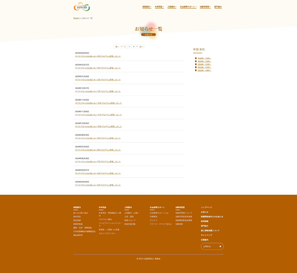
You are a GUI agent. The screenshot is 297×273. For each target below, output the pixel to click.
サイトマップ (206, 235)
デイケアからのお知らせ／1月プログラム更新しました (98, 91)
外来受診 (158, 6)
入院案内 (171, 6)
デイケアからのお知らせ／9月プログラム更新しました (98, 138)
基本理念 (77, 216)
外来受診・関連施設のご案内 (110, 214)
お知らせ (204, 212)
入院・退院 (129, 216)
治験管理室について (183, 213)
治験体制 (179, 224)
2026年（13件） (204, 58)
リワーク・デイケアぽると (161, 224)
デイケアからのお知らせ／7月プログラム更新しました (98, 161)
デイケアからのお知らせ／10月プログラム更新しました (98, 126)
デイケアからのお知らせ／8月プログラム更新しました (98, 150)
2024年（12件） (204, 64)
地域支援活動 (130, 224)
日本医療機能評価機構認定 (84, 231)
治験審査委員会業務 (183, 220)
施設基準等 (78, 235)
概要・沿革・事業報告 (82, 227)
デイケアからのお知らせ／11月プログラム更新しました (98, 114)
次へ (141, 46)
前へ (117, 46)
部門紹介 (218, 6)
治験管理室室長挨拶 (183, 216)
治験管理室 (204, 6)
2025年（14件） (204, 61)
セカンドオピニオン (107, 233)
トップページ (206, 207)
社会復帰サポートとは (159, 213)
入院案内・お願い (131, 213)
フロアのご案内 (105, 219)
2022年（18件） (204, 70)
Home (76, 18)
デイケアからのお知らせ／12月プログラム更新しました (98, 103)
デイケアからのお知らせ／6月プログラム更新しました (98, 173)
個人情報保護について (210, 230)
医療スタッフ (130, 220)
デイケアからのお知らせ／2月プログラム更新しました (98, 79)
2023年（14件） (204, 67)
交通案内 (204, 239)
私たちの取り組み (80, 213)
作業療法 (153, 216)
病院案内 (146, 6)
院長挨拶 (77, 220)
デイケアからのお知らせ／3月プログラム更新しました (98, 68)
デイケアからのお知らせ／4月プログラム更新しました (98, 56)
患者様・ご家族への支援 (109, 229)
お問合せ (207, 246)
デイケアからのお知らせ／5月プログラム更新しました (98, 185)
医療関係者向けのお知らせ (212, 216)
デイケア (153, 220)
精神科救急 (78, 224)
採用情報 (204, 221)
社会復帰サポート (187, 6)
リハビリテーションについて (110, 224)
